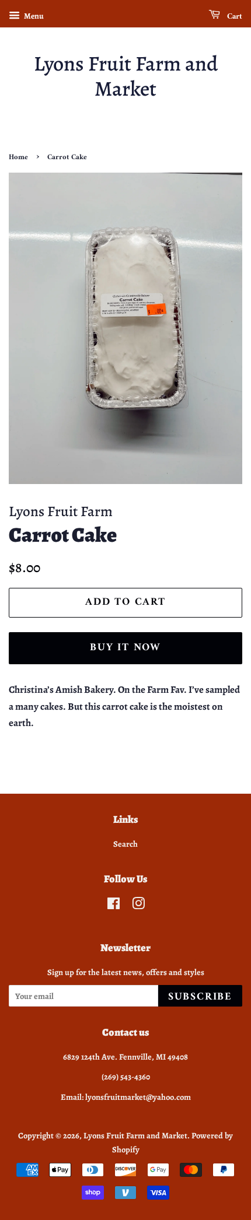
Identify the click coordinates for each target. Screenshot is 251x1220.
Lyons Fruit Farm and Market (126, 76)
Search (125, 844)
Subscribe (200, 997)
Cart (233, 16)
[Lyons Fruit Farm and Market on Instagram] (138, 906)
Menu (33, 16)
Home (18, 157)
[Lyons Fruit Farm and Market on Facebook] (113, 906)
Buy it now (125, 648)
